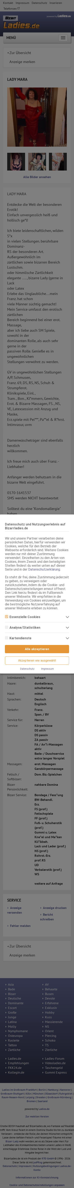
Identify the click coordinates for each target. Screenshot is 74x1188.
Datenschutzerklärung (44, 569)
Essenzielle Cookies (24, 617)
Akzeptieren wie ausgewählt (37, 660)
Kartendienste (20, 638)
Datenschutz (27, 668)
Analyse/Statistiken (24, 627)
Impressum (47, 668)
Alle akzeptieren (37, 649)
